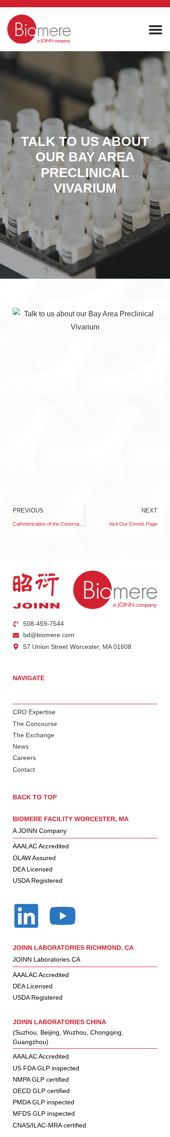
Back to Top (35, 797)
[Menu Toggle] (155, 29)
